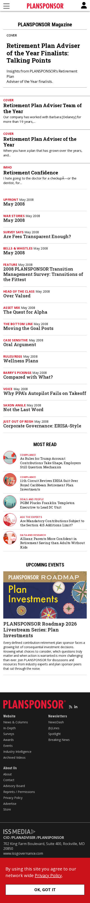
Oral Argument (19, 344)
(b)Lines (53, 728)
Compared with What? (28, 377)
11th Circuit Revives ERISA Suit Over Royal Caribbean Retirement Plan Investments (49, 484)
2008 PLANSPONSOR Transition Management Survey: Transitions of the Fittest (43, 274)
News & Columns (15, 722)
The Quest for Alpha (25, 312)
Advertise (9, 804)
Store (7, 809)
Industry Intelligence (17, 751)
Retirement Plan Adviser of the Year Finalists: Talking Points (43, 53)
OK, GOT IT (45, 889)
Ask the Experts (31, 517)
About (7, 774)
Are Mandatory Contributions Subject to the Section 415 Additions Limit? (52, 523)
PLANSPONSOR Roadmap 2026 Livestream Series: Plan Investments (40, 630)
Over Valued (17, 296)
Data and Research (33, 535)
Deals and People (32, 499)
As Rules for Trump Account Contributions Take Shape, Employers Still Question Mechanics (50, 462)
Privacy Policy (12, 798)
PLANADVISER (23, 837)
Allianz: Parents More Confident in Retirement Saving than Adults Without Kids (52, 542)
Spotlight (54, 734)
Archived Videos (14, 757)
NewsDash (56, 722)
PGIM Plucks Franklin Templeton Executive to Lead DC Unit (47, 505)
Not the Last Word (23, 409)
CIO (6, 837)
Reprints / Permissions (19, 792)
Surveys (8, 734)
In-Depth (9, 728)
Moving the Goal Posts (28, 328)
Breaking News (59, 740)
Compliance (28, 454)
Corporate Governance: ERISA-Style (42, 426)
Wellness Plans (20, 361)
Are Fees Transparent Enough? (37, 236)
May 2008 (14, 204)
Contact (8, 780)
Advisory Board (14, 786)
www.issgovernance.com (23, 853)
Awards (8, 740)
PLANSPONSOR (51, 837)
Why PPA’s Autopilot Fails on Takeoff (44, 393)
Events (8, 746)
